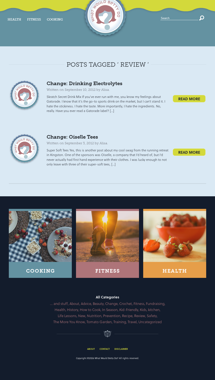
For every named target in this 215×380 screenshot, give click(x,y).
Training (119, 321)
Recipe (127, 315)
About (74, 303)
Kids (143, 309)
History (72, 309)
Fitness (34, 19)
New (81, 315)
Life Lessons (67, 315)
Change (111, 303)
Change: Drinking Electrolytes (84, 83)
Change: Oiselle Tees (72, 137)
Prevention (111, 315)
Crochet (125, 303)
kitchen (154, 309)
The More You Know (69, 321)
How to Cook (90, 309)
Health (14, 19)
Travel (132, 321)
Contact (105, 349)
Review (139, 315)
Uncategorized (150, 321)
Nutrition (94, 315)
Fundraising (155, 303)
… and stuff (59, 303)
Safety (152, 315)
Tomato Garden (99, 321)
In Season (110, 309)
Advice (86, 303)
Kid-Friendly (128, 309)
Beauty (98, 303)
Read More (189, 99)
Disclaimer (121, 349)
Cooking (55, 19)
